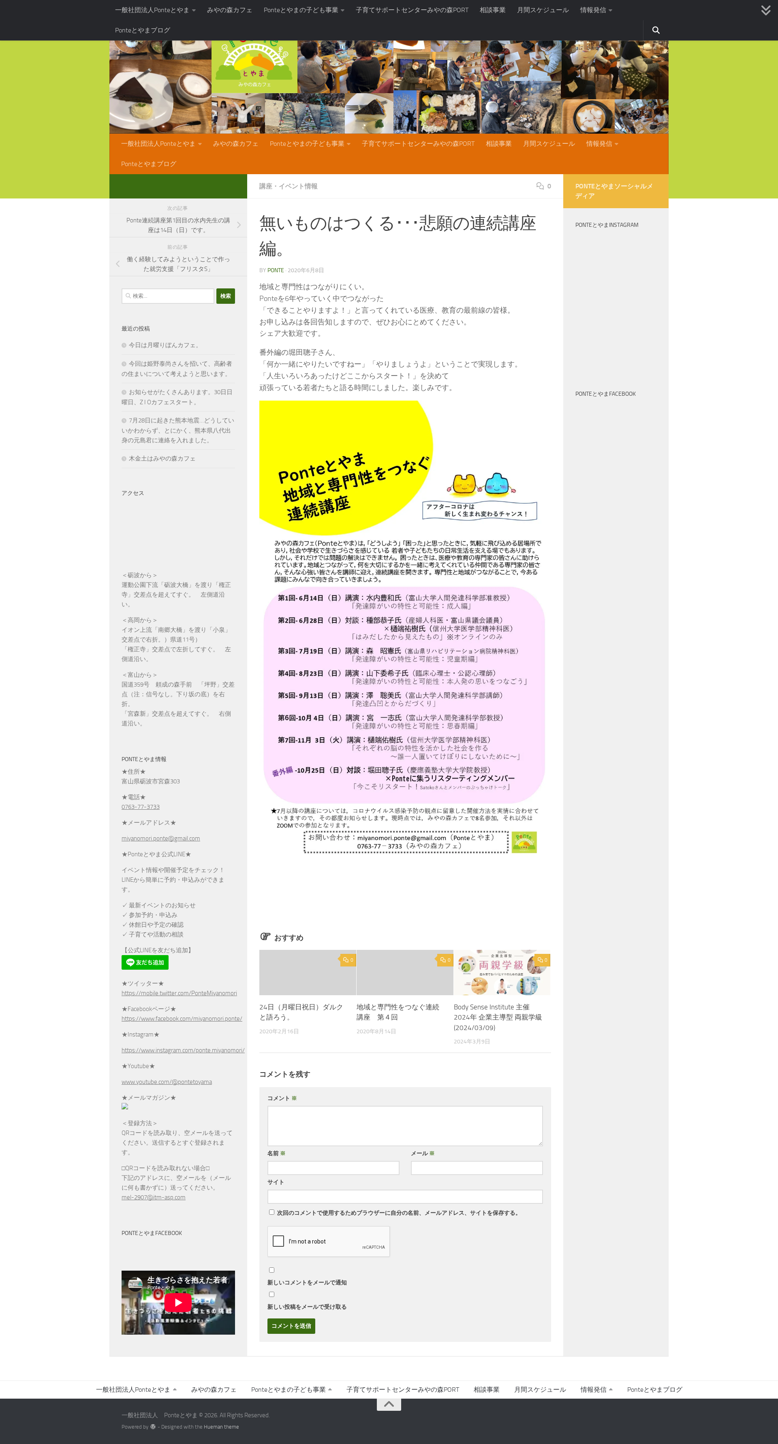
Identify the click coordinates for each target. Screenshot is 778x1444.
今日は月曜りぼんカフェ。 (165, 345)
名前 (276, 1153)
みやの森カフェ (229, 10)
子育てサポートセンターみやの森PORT (412, 10)
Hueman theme (221, 1427)
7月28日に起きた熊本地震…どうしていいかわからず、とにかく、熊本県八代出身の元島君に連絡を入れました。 (178, 430)
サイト (275, 1182)
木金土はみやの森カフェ (162, 458)
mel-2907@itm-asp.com (154, 1197)
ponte (275, 270)
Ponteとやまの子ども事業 (301, 10)
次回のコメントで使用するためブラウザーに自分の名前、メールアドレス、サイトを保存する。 (399, 1212)
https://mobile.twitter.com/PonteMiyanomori (179, 993)
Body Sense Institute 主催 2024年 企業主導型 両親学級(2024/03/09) (498, 1016)
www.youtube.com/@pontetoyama (167, 1082)
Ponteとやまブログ (142, 30)
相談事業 (493, 10)
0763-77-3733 (141, 807)
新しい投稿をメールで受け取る (307, 1306)
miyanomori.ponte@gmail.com (161, 838)
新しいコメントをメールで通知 (307, 1282)
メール (423, 1153)
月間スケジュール (543, 10)
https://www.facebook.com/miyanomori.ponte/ (182, 1018)
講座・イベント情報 (288, 186)
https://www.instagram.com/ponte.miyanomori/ (183, 1050)
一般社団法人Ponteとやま (152, 10)
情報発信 (593, 10)
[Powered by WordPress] (153, 1426)
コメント (282, 1098)
